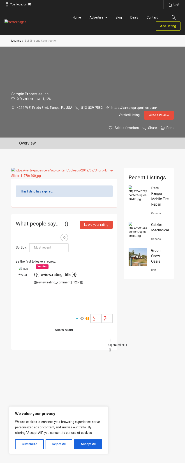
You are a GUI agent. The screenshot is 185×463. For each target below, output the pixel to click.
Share (152, 128)
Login (176, 4)
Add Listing (168, 26)
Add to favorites (127, 128)
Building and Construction (41, 41)
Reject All (59, 444)
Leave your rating (96, 224)
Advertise (96, 17)
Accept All (88, 444)
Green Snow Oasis (155, 256)
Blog (119, 17)
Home (77, 17)
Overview (27, 143)
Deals (134, 17)
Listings (16, 41)
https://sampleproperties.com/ (134, 107)
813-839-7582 (92, 107)
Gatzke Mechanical (160, 227)
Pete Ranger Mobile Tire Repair (160, 196)
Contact (152, 17)
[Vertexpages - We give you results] (31, 22)
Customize (29, 444)
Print (170, 128)
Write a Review (159, 115)
